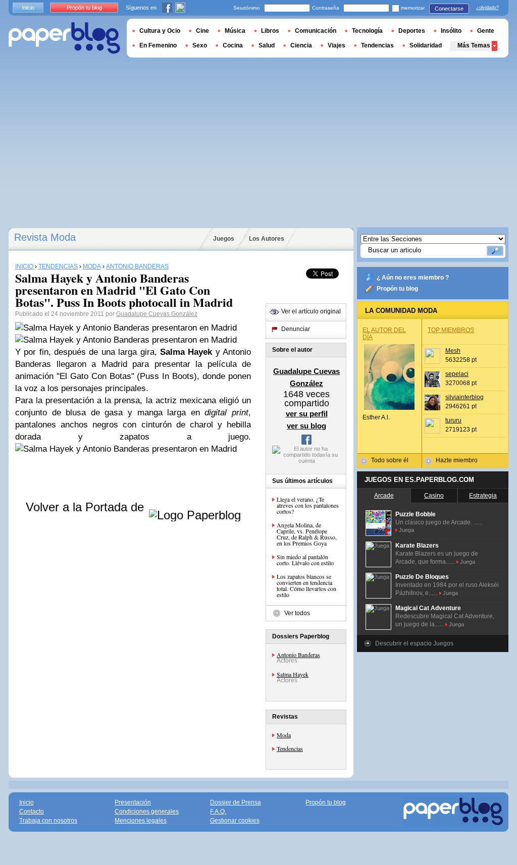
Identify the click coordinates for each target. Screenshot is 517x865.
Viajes (336, 45)
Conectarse (449, 9)
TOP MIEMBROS (451, 330)
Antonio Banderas (298, 655)
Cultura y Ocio (159, 30)
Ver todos (297, 613)
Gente (485, 30)
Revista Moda (45, 237)
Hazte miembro (457, 460)
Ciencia (301, 45)
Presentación (133, 802)
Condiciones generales (147, 811)
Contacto (31, 811)
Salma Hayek (292, 674)
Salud (266, 45)
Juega (406, 530)
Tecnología (367, 30)
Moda (284, 735)
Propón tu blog (397, 288)
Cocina (233, 45)
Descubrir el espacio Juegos (414, 643)
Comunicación (315, 30)
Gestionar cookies (235, 820)
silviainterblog (464, 397)
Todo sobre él (389, 460)
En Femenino (158, 45)
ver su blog (306, 425)
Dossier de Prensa (235, 802)
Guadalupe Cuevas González (156, 313)
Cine (202, 30)
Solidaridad (425, 45)
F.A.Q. (218, 811)
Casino (434, 495)
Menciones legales (141, 820)
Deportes (411, 30)
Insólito (451, 30)
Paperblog (64, 38)
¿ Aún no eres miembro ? (413, 277)
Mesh (452, 350)
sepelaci (457, 373)
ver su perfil (307, 413)
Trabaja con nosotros (48, 820)
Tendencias (290, 748)
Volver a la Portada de (86, 507)
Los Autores (266, 238)
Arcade (384, 495)
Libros (270, 30)
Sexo (199, 45)
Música (235, 30)
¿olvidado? (487, 7)
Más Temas (473, 45)
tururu (453, 420)
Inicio (28, 8)
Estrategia (483, 495)
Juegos (223, 238)
